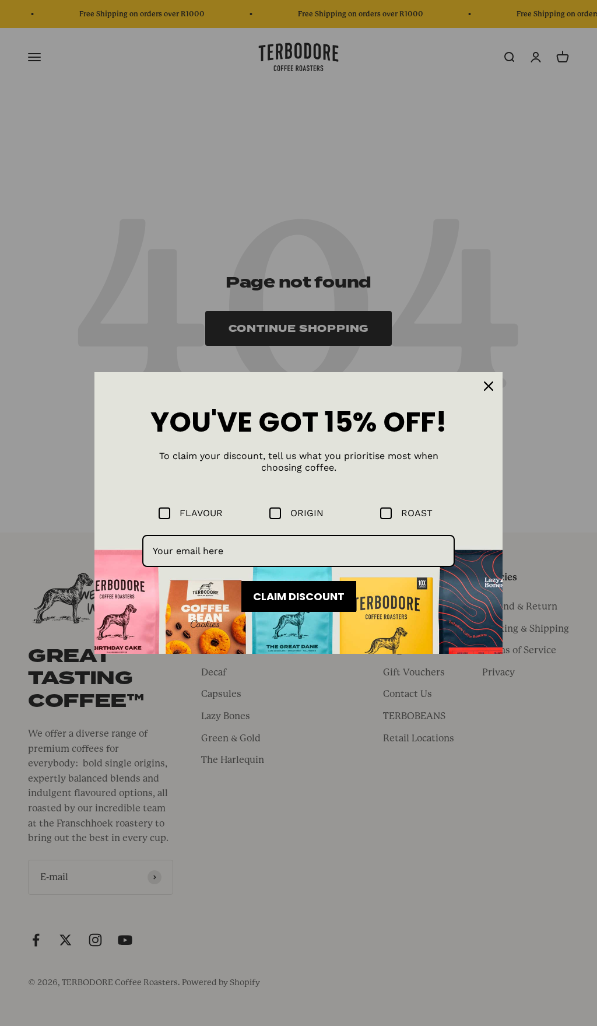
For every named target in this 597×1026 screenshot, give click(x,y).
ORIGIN (307, 513)
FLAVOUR (201, 513)
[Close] (489, 386)
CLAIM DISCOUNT (299, 596)
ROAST (417, 513)
